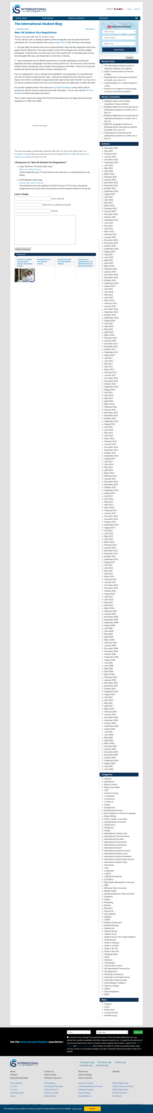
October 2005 (110, 758)
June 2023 (108, 165)
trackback (28, 157)
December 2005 (111, 752)
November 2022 (111, 186)
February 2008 (110, 677)
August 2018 (109, 321)
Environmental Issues (113, 810)
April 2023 (108, 171)
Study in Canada (111, 946)
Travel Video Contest (113, 966)
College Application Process (90, 1086)
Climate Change (111, 793)
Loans (12, 1096)
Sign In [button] (136, 9)
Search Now (119, 49)
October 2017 (110, 349)
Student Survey (110, 931)
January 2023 (110, 180)
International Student (113, 848)
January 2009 (110, 646)
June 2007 (108, 700)
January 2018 (110, 341)
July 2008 (108, 663)
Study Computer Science (123, 1086)
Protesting (108, 902)
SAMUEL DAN (110, 101)
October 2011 (110, 556)
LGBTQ (107, 874)
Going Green (109, 825)
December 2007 (111, 683)
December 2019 (111, 275)
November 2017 (111, 347)
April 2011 (108, 574)
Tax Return (117, 1096)
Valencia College (111, 986)
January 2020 (110, 272)
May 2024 (108, 151)
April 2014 (108, 470)
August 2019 (109, 286)
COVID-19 (108, 802)
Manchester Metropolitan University (119, 882)
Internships (109, 865)
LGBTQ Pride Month (113, 877)
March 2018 (109, 335)
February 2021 (110, 234)
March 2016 (109, 404)
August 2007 (109, 694)
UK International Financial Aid (117, 969)
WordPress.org (110, 1016)
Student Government (113, 923)
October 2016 (110, 384)
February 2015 (110, 441)
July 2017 (108, 358)
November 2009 (111, 620)
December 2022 (111, 183)
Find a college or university (115, 819)
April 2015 (108, 436)
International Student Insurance (117, 851)
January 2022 (110, 211)
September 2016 (111, 387)
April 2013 (108, 505)
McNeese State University (115, 888)
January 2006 (110, 749)
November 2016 (111, 381)
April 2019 (108, 298)
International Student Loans (116, 854)
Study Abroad (110, 940)
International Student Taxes (115, 862)
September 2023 (111, 162)
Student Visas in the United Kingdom (120, 937)
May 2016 (108, 398)
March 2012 (109, 542)
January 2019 (110, 306)
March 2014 (109, 473)
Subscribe (138, 1032)
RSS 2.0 (69, 154)
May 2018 (108, 329)
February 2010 (110, 611)
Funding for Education (53, 1086)
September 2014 (111, 456)
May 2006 (108, 738)
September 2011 (111, 559)
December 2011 (111, 551)
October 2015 (110, 418)
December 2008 (111, 648)
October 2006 (110, 723)
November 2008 (111, 651)
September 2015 (111, 421)
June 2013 (108, 499)
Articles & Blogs (85, 1075)
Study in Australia (111, 943)
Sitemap (115, 1071)
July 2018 (108, 324)
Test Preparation (17, 1093)
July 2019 (108, 289)
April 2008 (108, 671)
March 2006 (109, 743)
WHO (106, 994)
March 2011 (109, 577)
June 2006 (108, 735)
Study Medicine (84, 1096)
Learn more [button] (77, 1109)
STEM (107, 920)
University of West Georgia (115, 980)
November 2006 (111, 720)
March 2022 (109, 206)
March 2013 (109, 508)
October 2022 (110, 188)
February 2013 (110, 510)
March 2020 (109, 266)
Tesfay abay (109, 133)
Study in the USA (111, 951)
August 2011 (109, 562)
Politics (107, 900)
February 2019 (110, 303)
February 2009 (110, 643)
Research (108, 908)
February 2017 (110, 372)
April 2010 (108, 605)
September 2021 (111, 220)
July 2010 (108, 597)
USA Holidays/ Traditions (115, 983)
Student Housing (111, 925)
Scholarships (49, 1083)
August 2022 (109, 194)
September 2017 (111, 352)
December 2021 (111, 214)
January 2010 (110, 614)
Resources (103, 18)
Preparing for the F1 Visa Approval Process (44, 262)
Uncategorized (110, 971)
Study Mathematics (120, 1090)
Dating (107, 805)
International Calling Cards (115, 833)
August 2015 (109, 424)
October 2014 (110, 453)
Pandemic (108, 897)
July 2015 (108, 427)
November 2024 (111, 148)
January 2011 (110, 582)
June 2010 (108, 600)
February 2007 (110, 712)
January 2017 (110, 375)
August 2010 (109, 594)
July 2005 (108, 766)
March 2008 (109, 674)
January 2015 (110, 444)
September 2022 (111, 191)
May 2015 (108, 433)
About (12, 1071)
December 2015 (111, 413)
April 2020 (108, 263)
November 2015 (111, 416)
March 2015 (109, 439)
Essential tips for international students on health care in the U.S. (121, 110)
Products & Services (76, 18)
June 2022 (108, 200)
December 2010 (111, 585)
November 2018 (111, 312)
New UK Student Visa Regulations (35, 32)
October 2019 (110, 280)
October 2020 (110, 246)
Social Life (108, 911)
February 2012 (110, 545)
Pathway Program (85, 1090)
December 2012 (111, 516)
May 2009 (108, 634)
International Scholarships (115, 845)
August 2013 (109, 493)
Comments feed (111, 1013)
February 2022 (110, 209)
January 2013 (110, 513)
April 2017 (108, 367)
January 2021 (110, 237)
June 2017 (108, 361)
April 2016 (108, 401)
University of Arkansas (113, 974)
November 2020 (111, 243)
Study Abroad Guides (19, 1078)
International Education (114, 839)
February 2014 (110, 476)
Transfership (109, 963)
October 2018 (110, 315)
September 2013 (111, 490)
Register (108, 1004)
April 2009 (108, 637)
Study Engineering (120, 1083)
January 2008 (110, 680)
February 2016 (110, 407)
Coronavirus (109, 799)
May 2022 (108, 203)
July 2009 (108, 628)
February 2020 (110, 269)
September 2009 (111, 623)
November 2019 (111, 278)
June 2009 (108, 631)
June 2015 (108, 430)
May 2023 (108, 168)
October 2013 (110, 487)
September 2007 (111, 692)
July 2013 (108, 496)
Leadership (109, 871)
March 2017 (109, 370)
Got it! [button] (92, 1109)
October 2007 (110, 689)
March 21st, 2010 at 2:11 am (30, 169)
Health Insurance (119, 1093)
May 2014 (108, 467)
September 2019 (111, 283)
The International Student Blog (38, 23)
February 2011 (110, 579)
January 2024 (110, 157)
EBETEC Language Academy (117, 124)
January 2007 (110, 715)
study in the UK (61, 42)
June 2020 (108, 257)
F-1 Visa (13, 1090)
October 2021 (110, 217)
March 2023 (109, 174)
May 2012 (108, 536)
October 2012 (110, 522)
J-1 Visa (13, 1086)
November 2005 (111, 755)
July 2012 (108, 531)
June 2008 (108, 666)
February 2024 (110, 154)
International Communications (117, 836)
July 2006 (108, 732)
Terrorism (108, 960)
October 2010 (110, 591)
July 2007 (108, 697)
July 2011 (108, 565)
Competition (109, 796)
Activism (108, 779)
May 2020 (108, 260)
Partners (13, 1075)
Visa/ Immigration (111, 992)
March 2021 (109, 232)
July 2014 (108, 462)
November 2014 (111, 450)
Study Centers (47, 18)
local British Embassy (62, 88)
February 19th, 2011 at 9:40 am (31, 183)
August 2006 (109, 729)
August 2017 (109, 355)
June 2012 (108, 533)
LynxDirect (108, 879)
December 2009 (111, 617)
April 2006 (108, 740)
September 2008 (111, 657)
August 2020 (109, 252)
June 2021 (108, 223)
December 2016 (111, 378)
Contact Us (49, 1071)
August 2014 (109, 459)
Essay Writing (110, 816)
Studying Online (111, 954)
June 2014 (108, 464)
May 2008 (108, 669)
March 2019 (109, 301)
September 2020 (111, 249)
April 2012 (108, 539)
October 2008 (110, 654)
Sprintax (107, 917)
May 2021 (108, 226)
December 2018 (111, 309)
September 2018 (111, 318)
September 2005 (111, 761)
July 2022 (108, 197)
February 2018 (110, 338)
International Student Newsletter (117, 856)
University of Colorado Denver (117, 977)
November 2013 (111, 485)
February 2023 (110, 177)
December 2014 (111, 447)
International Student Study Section (119, 859)
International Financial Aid (115, 842)
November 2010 (111, 588)
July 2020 (108, 255)
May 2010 (108, 602)
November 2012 (111, 519)
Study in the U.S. (51, 1090)
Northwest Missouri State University (119, 894)
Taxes (106, 957)
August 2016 (109, 390)
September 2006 (111, 726)
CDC (106, 790)
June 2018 (108, 326)
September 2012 (111, 525)
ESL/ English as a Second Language (120, 813)
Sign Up (129, 9)
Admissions (109, 782)
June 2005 (108, 769)
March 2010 (109, 608)
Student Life (109, 928)
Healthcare (109, 828)
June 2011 (108, 568)
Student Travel (110, 934)
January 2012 (110, 548)
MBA (106, 885)
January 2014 (110, 479)
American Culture (85, 1083)
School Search (21, 18)
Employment (109, 808)
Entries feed (109, 1010)
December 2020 (111, 240)
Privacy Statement (84, 1046)
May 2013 (108, 502)
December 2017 (111, 344)
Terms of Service (85, 1078)
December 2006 (111, 717)
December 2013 (111, 482)
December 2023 (111, 160)
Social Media (109, 914)
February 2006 (110, 746)
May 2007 (108, 703)
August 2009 (109, 625)
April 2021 (108, 229)
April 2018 (108, 332)
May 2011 (108, 571)
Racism (107, 905)
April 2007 (108, 706)
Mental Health (110, 891)
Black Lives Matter (112, 787)
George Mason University (115, 822)
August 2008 (109, 660)
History (107, 831)
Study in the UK (111, 948)
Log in (107, 1007)
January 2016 (110, 410)
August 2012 (109, 528)
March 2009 (109, 640)
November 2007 (111, 686)
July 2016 (108, 393)
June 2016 (108, 395)
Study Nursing (84, 1093)
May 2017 (108, 364)
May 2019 (108, 295)
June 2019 (108, 292)
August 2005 (109, 763)
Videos (107, 989)
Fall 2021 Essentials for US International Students (64, 262)
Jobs (106, 868)
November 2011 (111, 554)
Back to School (110, 785)
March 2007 (109, 709)
